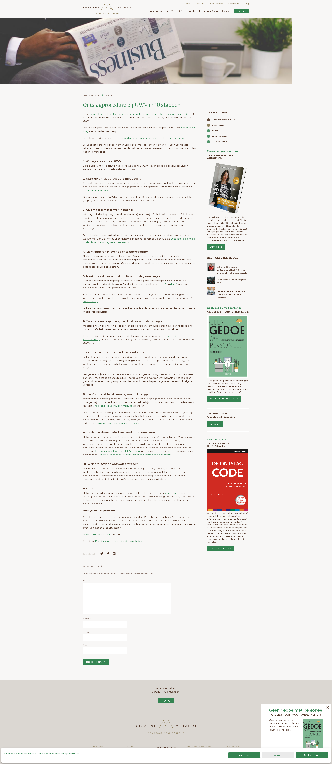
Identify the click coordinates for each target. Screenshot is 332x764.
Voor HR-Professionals (183, 11)
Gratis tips (199, 3)
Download (216, 246)
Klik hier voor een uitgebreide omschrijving (119, 541)
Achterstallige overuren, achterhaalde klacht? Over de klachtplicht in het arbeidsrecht (232, 270)
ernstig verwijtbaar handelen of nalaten (119, 423)
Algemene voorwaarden (199, 746)
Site (85, 645)
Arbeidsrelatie (219, 125)
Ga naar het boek (220, 548)
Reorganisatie (111, 95)
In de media (233, 3)
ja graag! (215, 424)
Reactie (87, 580)
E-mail (87, 632)
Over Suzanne (216, 3)
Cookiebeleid (232, 746)
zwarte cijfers (172, 493)
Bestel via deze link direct (97, 534)
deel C (173, 284)
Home (187, 3)
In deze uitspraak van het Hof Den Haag (117, 451)
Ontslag (216, 131)
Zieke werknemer (220, 142)
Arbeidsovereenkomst (223, 120)
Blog (246, 3)
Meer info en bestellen (224, 398)
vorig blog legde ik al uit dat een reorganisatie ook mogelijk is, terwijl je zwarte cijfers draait (141, 114)
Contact (241, 11)
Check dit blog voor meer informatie (113, 406)
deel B (162, 284)
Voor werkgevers (159, 11)
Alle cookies (244, 755)
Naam (87, 618)
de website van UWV (98, 190)
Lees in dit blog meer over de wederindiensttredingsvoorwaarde (134, 454)
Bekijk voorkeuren (311, 755)
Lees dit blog (90, 301)
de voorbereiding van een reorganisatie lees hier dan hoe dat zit (149, 138)
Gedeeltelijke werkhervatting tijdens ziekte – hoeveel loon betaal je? (231, 294)
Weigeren (278, 755)
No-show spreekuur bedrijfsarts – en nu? (233, 281)
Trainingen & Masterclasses (214, 11)
